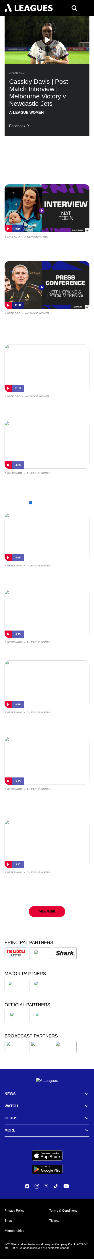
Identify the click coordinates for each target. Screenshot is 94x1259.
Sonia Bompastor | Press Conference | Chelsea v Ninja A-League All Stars (45, 406)
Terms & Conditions (63, 1210)
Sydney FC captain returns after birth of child (47, 246)
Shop (8, 1220)
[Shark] (65, 953)
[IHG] (40, 1015)
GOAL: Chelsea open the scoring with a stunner (47, 722)
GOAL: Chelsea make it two (34, 648)
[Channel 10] (16, 1046)
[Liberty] (16, 984)
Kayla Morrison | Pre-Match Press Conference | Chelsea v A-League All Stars (43, 802)
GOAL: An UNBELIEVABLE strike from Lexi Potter (45, 575)
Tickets (54, 1220)
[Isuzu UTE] (16, 953)
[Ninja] (40, 953)
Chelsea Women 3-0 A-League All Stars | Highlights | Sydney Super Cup (46, 483)
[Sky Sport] (65, 1046)
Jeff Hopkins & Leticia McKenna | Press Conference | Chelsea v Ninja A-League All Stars (46, 326)
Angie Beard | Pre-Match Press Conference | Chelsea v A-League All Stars (43, 885)
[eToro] (40, 984)
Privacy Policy (14, 1210)
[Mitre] (16, 1015)
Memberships (14, 1230)
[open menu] (86, 8)
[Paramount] (40, 1046)
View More (47, 911)
